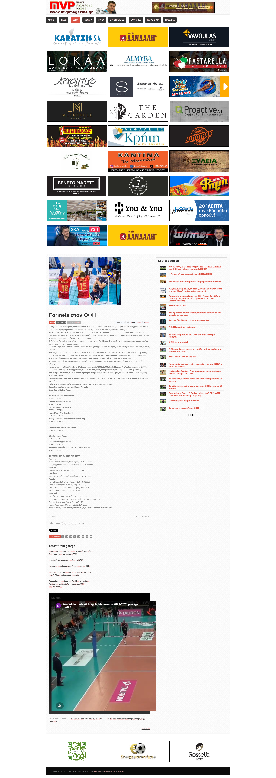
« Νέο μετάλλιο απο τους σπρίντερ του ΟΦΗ (86, 719)
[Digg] (70, 536)
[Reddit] (83, 536)
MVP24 (52, 322)
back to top (146, 729)
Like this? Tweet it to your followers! (91, 536)
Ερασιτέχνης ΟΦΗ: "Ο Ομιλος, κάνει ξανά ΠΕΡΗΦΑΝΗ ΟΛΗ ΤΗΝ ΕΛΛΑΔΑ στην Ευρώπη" (195, 394)
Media (146, 322)
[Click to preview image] (85, 282)
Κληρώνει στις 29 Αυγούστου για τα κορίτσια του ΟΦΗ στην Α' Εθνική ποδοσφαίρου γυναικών (195, 290)
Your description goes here (94, 8)
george (77, 322)
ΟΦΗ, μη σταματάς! (178, 342)
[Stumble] (74, 536)
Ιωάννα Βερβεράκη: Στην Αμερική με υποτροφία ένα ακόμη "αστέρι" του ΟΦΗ (195, 372)
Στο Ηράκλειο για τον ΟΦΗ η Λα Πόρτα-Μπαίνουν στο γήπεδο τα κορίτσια (195, 313)
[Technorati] (78, 536)
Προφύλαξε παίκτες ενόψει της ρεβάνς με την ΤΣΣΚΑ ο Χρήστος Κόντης (195, 365)
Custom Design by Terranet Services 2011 (107, 771)
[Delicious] (66, 536)
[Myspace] (87, 536)
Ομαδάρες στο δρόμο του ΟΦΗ (184, 400)
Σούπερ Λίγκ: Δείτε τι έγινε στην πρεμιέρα (189, 320)
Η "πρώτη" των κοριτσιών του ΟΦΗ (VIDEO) (66, 560)
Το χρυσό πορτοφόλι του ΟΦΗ (184, 408)
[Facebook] (62, 536)
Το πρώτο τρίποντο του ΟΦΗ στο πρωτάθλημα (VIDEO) (192, 335)
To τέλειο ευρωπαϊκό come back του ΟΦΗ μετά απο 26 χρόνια (195, 379)
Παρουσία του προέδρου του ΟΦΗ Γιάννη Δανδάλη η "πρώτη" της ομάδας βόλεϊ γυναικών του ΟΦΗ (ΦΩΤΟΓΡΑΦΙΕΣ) (69, 584)
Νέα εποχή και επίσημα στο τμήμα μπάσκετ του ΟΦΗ (69, 566)
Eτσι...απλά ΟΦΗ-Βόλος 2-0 (182, 356)
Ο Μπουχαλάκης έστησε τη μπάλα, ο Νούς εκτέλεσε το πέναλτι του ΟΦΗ (195, 350)
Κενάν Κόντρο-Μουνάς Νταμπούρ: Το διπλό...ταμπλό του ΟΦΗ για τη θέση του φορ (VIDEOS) (195, 268)
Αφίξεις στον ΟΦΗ (177, 305)
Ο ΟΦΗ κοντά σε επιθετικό (182, 327)
